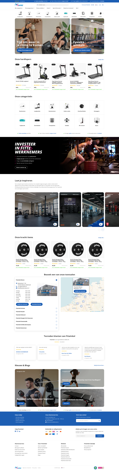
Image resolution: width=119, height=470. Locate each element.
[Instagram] (17, 431)
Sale (77, 8)
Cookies (39, 467)
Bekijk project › (53, 194)
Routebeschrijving (36, 304)
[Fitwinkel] (18, 468)
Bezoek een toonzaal (68, 8)
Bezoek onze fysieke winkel (82, 50)
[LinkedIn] (19, 431)
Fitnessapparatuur (29, 8)
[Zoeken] (99, 420)
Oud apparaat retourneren (21, 453)
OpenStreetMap (97, 311)
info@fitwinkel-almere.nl (23, 288)
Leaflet (92, 311)
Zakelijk (92, 4)
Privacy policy (34, 467)
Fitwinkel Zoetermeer (66, 460)
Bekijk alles (101, 59)
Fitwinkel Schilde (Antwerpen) (68, 449)
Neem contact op (21, 167)
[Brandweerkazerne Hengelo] (36, 209)
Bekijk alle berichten (99, 365)
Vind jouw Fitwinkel (86, 4)
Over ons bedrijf (41, 446)
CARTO (102, 311)
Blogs (39, 455)
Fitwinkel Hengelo (65, 455)
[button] (85, 297)
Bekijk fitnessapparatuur (25, 50)
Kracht (48, 8)
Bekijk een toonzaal (80, 291)
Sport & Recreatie (57, 8)
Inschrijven (99, 435)
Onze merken (41, 449)
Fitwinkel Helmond (65, 457)
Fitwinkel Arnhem (65, 453)
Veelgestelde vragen (19, 455)
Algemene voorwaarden (27, 467)
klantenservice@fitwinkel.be (53, 422)
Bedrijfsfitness (87, 447)
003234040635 (50, 420)
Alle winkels (63, 446)
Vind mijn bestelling (20, 417)
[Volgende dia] (102, 229)
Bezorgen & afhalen (20, 418)
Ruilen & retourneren (20, 420)
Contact (17, 446)
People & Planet (41, 453)
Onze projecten (87, 449)
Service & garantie (19, 422)
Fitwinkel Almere (65, 451)
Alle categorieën (18, 8)
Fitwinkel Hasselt (65, 447)
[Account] (100, 5)
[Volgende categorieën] (103, 13)
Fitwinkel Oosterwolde (66, 458)
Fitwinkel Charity (42, 451)
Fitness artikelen (40, 8)
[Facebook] (15, 431)
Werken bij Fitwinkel (42, 447)
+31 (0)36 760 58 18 (22, 286)
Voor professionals (88, 446)
